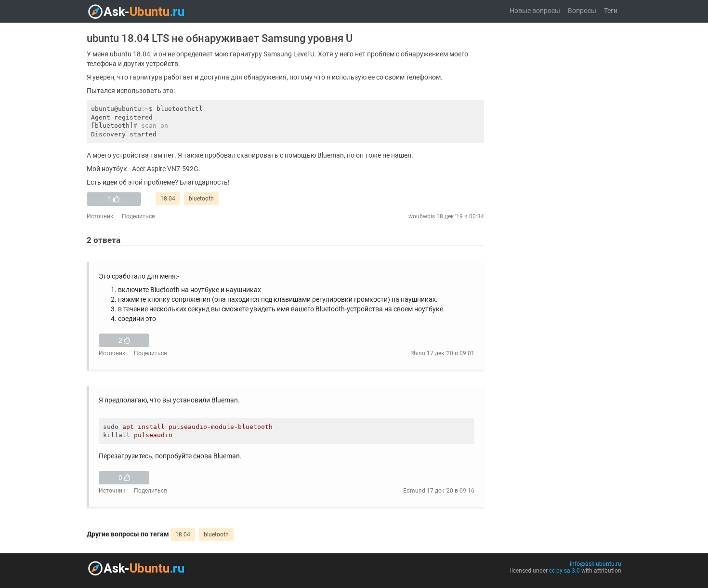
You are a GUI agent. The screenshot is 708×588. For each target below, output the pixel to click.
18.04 (167, 198)
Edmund (414, 490)
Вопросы (582, 11)
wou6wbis (421, 216)
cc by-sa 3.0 (564, 570)
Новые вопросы (535, 11)
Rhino (417, 353)
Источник (100, 216)
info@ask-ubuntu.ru (595, 564)
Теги (610, 11)
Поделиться (138, 216)
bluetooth (201, 198)
